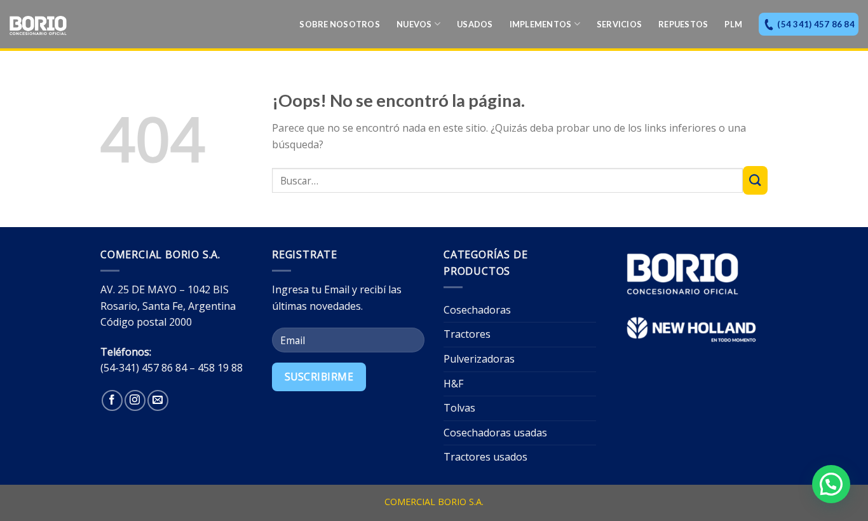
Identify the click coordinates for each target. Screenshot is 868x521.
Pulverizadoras (479, 359)
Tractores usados (485, 457)
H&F (453, 384)
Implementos (541, 24)
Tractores (467, 334)
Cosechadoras (477, 310)
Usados (475, 24)
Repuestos (683, 24)
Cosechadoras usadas (495, 433)
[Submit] (755, 180)
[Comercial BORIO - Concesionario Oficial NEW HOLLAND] (73, 25)
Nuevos (414, 24)
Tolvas (459, 408)
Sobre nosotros (339, 24)
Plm (733, 24)
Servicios (619, 24)
